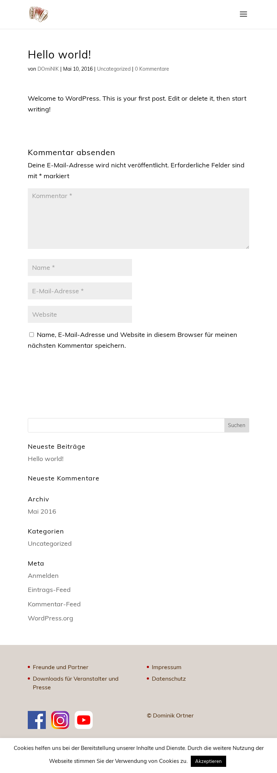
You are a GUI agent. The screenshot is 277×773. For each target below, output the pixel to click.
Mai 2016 (42, 511)
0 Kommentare (152, 69)
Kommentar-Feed (54, 604)
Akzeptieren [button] (208, 761)
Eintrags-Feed (49, 589)
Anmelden (43, 575)
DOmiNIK (48, 69)
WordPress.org (50, 618)
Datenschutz (169, 678)
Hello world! (45, 458)
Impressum (166, 667)
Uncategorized (114, 69)
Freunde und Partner (60, 667)
